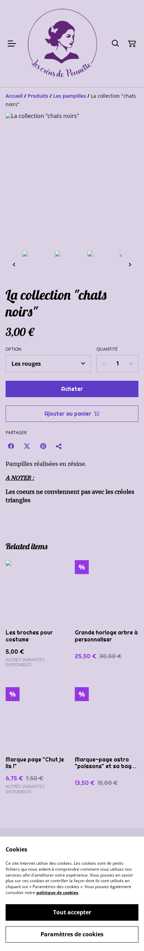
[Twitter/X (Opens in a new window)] (27, 446)
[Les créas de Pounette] (62, 43)
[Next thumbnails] (130, 264)
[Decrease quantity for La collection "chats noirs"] (103, 363)
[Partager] (59, 446)
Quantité (107, 349)
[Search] (115, 43)
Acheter (72, 389)
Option (14, 349)
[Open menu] (11, 43)
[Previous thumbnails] (14, 264)
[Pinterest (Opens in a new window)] (43, 446)
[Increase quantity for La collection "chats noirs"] (131, 363)
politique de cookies (57, 893)
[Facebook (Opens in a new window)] (11, 446)
